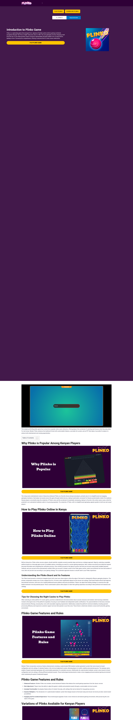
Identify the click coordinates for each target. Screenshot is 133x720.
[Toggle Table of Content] (36, 438)
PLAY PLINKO (58, 11)
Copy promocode (74, 17)
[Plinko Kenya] (26, 2)
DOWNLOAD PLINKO (72, 11)
